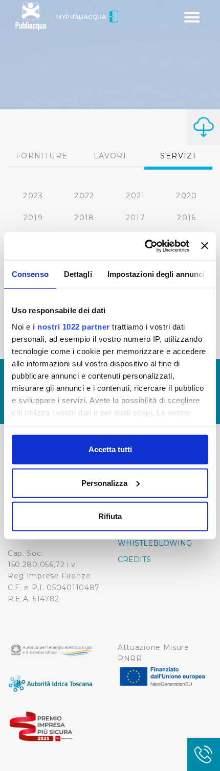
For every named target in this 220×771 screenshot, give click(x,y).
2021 (135, 195)
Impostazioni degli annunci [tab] (156, 274)
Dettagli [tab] (78, 274)
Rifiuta (110, 516)
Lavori (110, 155)
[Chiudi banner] (204, 245)
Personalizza (104, 482)
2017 (136, 217)
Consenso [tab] (30, 274)
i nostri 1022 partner (71, 326)
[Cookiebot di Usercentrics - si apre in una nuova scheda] (144, 245)
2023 (33, 195)
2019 (33, 217)
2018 (84, 217)
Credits (134, 559)
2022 (84, 195)
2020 (186, 195)
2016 (186, 217)
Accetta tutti (110, 449)
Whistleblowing (155, 543)
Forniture (42, 155)
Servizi (178, 155)
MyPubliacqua (82, 16)
